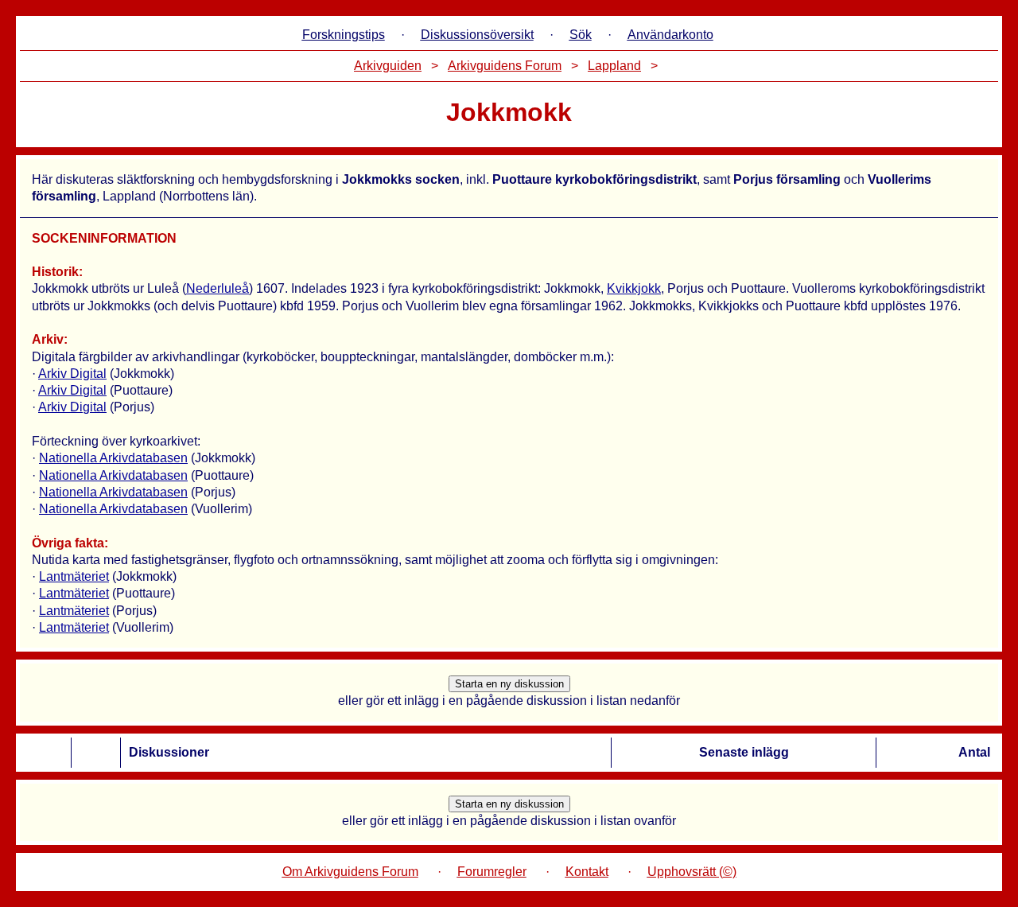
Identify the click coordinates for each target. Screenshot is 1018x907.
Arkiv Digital (72, 373)
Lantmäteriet (74, 576)
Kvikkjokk (634, 288)
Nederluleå (217, 288)
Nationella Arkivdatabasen (113, 458)
